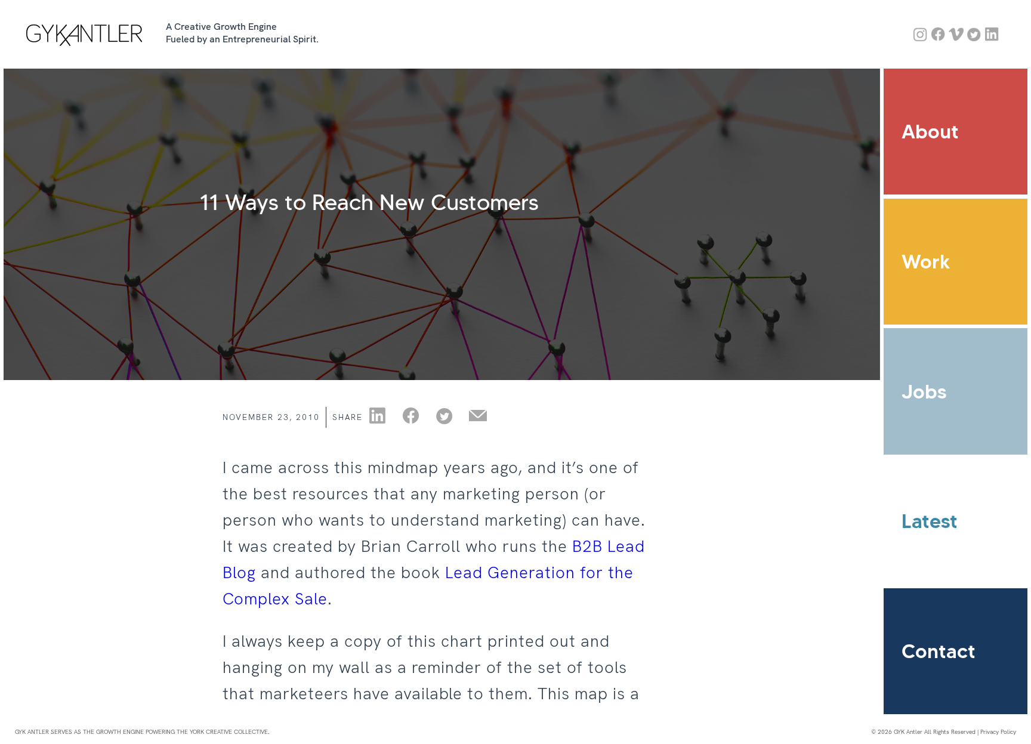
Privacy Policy (998, 732)
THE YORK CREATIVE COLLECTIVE (222, 732)
